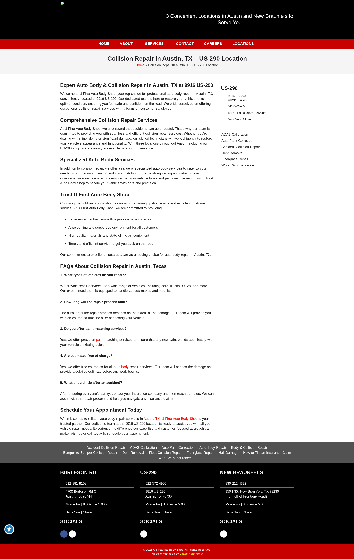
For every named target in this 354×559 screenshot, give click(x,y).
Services (154, 44)
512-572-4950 (237, 106)
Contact (185, 44)
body (125, 367)
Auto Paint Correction (237, 141)
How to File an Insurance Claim (267, 453)
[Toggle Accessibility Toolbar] (9, 529)
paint (99, 340)
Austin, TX (152, 419)
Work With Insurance (237, 165)
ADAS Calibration (234, 135)
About (126, 44)
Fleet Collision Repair (165, 453)
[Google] (72, 534)
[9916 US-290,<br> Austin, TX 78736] (223, 98)
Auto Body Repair (212, 448)
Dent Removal (232, 153)
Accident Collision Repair (240, 147)
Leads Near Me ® (191, 553)
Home (103, 44)
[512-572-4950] (223, 106)
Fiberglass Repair (234, 159)
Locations (243, 44)
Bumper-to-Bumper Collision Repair (90, 453)
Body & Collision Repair (249, 448)
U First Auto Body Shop (179, 419)
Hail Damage (228, 453)
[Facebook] (64, 534)
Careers (213, 44)
